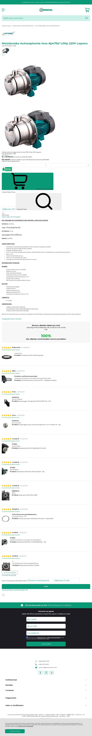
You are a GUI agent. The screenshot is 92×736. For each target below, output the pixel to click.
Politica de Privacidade (53, 637)
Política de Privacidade (25, 726)
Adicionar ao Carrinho (44, 189)
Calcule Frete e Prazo (8, 192)
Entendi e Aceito (15, 731)
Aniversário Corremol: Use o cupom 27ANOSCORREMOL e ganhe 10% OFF (46, 2)
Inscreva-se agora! (46, 611)
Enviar (46, 586)
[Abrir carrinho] (87, 10)
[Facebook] (40, 674)
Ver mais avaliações (10, 572)
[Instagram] (46, 674)
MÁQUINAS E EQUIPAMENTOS (23, 26)
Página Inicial (6, 26)
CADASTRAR (46, 644)
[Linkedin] (52, 674)
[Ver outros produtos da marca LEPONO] (46, 31)
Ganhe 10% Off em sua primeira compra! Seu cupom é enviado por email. (46, 614)
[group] (46, 605)
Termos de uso (41, 637)
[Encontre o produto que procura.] (86, 18)
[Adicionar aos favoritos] (3, 55)
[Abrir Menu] (3, 9)
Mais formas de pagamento (11, 161)
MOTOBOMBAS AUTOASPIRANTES (47, 26)
